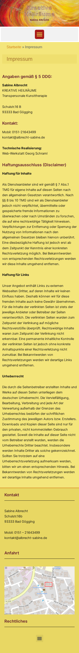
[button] (39, 34)
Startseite (14, 47)
